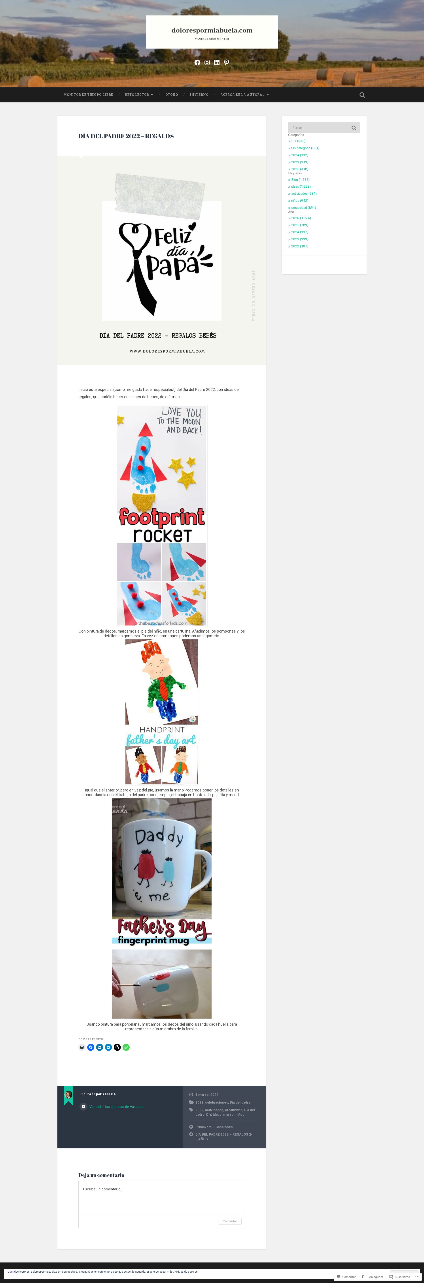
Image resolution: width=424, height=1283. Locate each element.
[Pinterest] (226, 62)
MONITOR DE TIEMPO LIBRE (88, 95)
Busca (362, 94)
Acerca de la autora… (242, 95)
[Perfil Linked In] (216, 62)
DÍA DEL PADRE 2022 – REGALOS (126, 136)
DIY (208, 1115)
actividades (214, 1110)
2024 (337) (299, 232)
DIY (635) (298, 141)
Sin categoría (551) (305, 148)
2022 (199, 1102)
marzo (228, 1115)
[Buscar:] (324, 127)
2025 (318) (299, 169)
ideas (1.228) (301, 186)
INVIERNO (199, 95)
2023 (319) (299, 162)
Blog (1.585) (300, 180)
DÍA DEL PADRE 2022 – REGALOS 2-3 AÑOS (223, 1136)
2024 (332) (299, 155)
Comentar (230, 1221)
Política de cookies (186, 1271)
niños (239, 1115)
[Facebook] (197, 62)
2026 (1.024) (301, 218)
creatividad (233, 1110)
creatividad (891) (303, 208)
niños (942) (299, 201)
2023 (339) (299, 239)
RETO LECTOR (137, 95)
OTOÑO (171, 95)
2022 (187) (299, 246)
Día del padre (240, 1102)
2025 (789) (299, 225)
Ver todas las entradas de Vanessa (116, 1107)
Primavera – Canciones (214, 1127)
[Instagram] (207, 62)
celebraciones (216, 1102)
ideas (217, 1115)
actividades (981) (304, 194)
